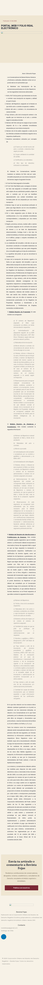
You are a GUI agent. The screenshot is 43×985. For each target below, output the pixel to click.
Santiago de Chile (7, 931)
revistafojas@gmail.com (9, 928)
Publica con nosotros (21, 888)
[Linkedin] (3, 936)
